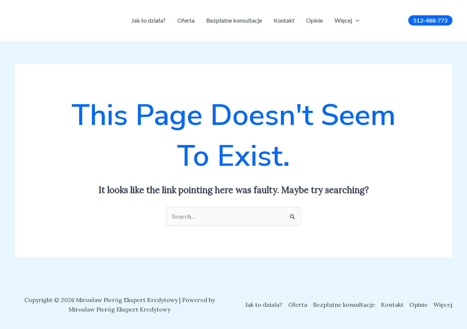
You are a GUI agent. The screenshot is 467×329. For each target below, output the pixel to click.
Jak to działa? (148, 20)
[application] (355, 20)
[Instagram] (386, 21)
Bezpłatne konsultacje (234, 20)
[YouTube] (397, 21)
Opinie (314, 20)
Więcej (343, 20)
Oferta (185, 20)
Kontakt (284, 20)
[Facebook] (376, 21)
